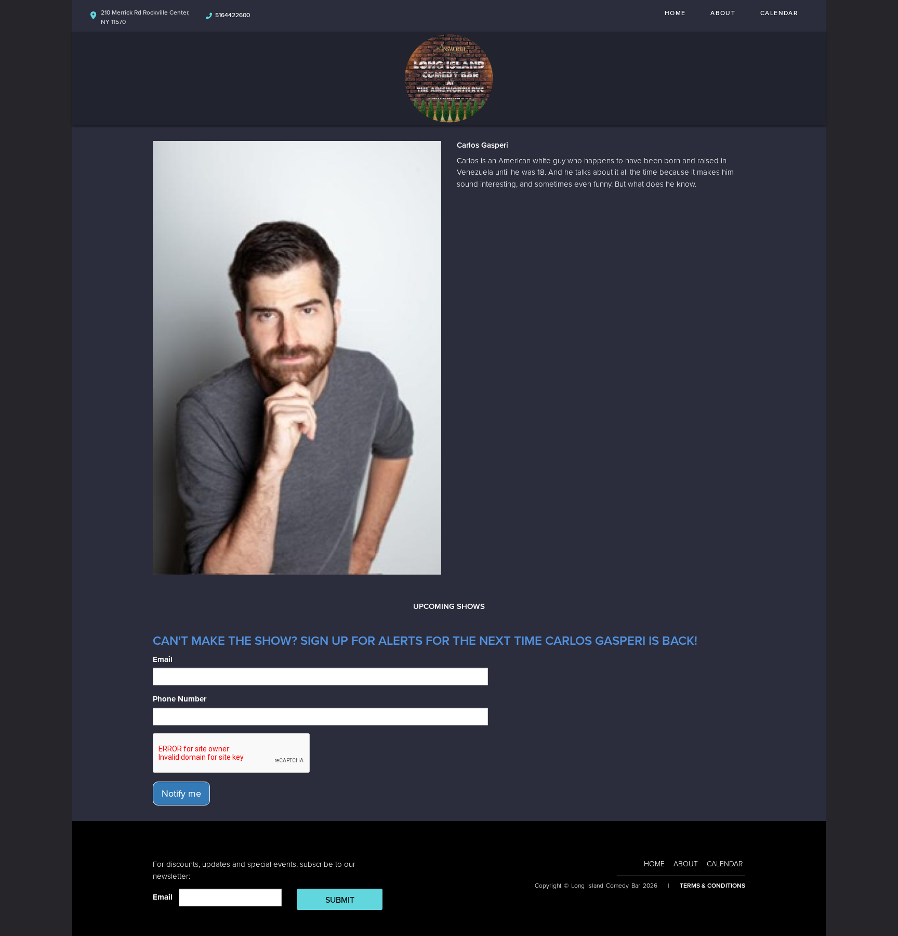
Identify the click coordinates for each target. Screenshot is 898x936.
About (722, 13)
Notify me (181, 793)
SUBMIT (339, 900)
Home (675, 13)
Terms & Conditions (712, 885)
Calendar (779, 13)
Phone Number (179, 699)
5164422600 (232, 15)
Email (163, 659)
